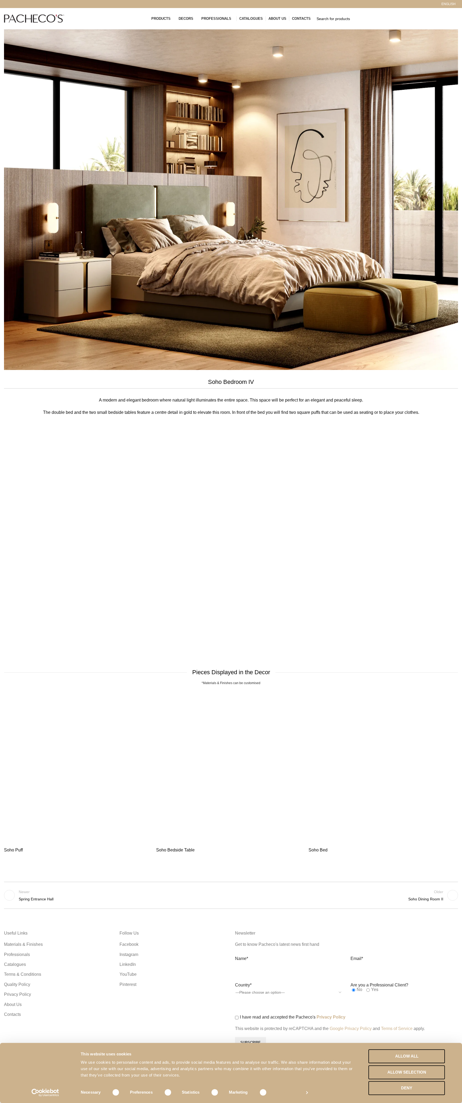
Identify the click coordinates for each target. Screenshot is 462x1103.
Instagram (129, 954)
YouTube (128, 974)
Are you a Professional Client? (379, 985)
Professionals (17, 954)
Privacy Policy (17, 994)
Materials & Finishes (23, 944)
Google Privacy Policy (351, 1028)
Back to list (231, 895)
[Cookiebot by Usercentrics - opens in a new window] (45, 1093)
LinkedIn (128, 964)
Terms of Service (397, 1028)
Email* (357, 958)
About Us (13, 1004)
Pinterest (128, 984)
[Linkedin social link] (32, 4)
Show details (289, 1092)
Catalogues (15, 964)
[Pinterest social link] (25, 4)
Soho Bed (318, 850)
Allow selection (406, 1072)
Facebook (129, 944)
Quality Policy (17, 984)
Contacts (12, 1014)
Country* (243, 985)
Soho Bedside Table (175, 850)
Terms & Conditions (22, 974)
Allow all (406, 1056)
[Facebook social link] (7, 4)
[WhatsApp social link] (38, 4)
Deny (406, 1088)
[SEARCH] (452, 19)
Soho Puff (13, 850)
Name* (241, 958)
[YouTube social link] (19, 4)
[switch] (164, 1092)
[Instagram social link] (13, 4)
